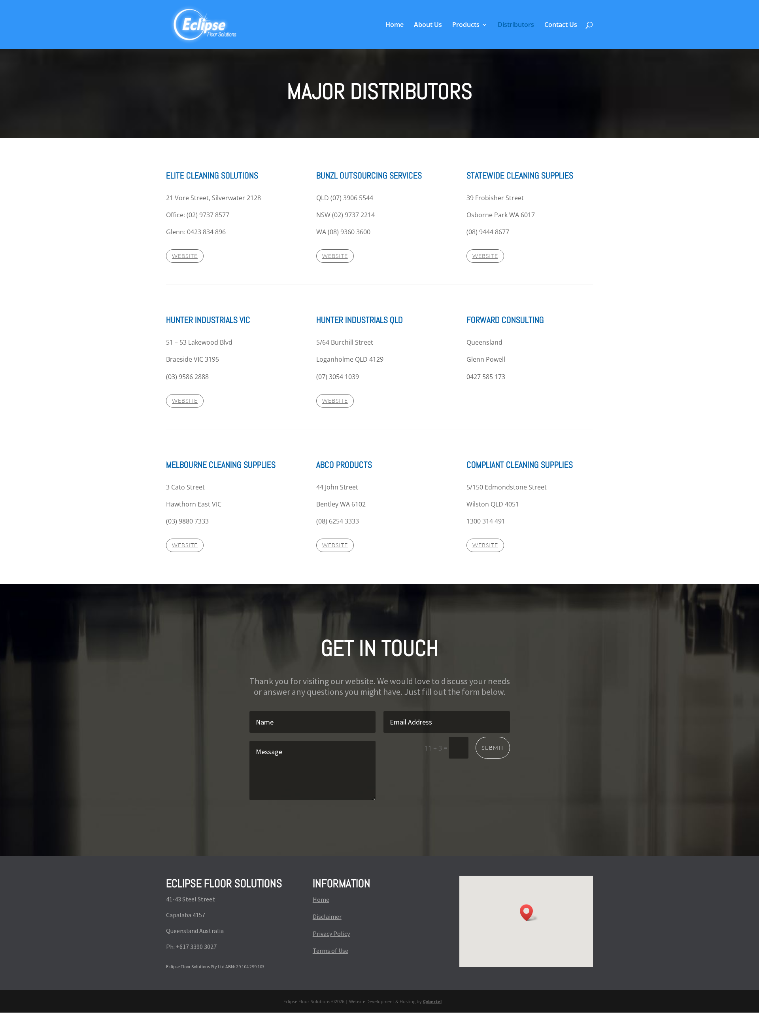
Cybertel (432, 1001)
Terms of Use (330, 950)
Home (394, 25)
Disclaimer (327, 916)
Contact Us (560, 25)
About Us (428, 25)
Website (185, 255)
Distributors (516, 25)
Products (466, 25)
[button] (529, 912)
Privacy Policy (331, 933)
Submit (492, 747)
